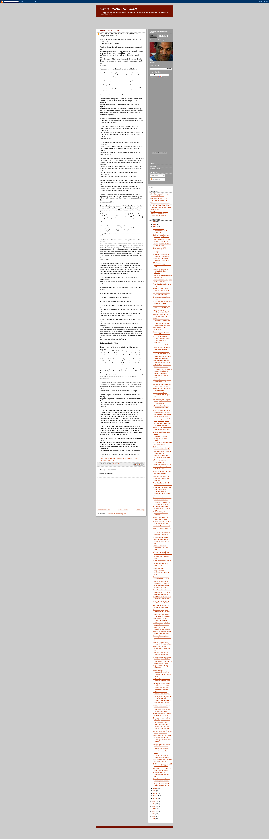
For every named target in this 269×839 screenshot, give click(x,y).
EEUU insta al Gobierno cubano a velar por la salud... (160, 438)
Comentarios (156, 179)
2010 (153, 816)
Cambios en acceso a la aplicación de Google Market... (160, 271)
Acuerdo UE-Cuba (158, 568)
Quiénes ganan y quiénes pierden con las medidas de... (161, 541)
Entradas (155, 175)
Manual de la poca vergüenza (162, 471)
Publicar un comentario (106, 473)
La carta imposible (158, 403)
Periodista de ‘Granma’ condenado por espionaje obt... (161, 648)
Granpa (153, 166)
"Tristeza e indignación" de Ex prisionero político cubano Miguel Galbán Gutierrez (161, 207)
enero (155, 798)
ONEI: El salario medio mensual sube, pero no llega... (160, 375)
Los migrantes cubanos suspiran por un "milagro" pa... (161, 394)
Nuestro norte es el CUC (160, 345)
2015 (153, 804)
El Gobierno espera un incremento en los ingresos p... (162, 493)
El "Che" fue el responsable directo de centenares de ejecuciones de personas (159, 213)
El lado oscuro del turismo (161, 748)
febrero (155, 796)
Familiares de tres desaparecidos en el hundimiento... (160, 230)
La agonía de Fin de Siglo (160, 537)
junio (155, 226)
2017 (153, 222)
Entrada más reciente (103, 510)
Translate (164, 77)
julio (154, 224)
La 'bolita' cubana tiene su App (162, 526)
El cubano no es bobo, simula (162, 560)
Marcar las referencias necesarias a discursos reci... (161, 547)
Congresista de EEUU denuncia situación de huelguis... (160, 250)
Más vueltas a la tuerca (160, 460)
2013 (153, 809)
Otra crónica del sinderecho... (162, 590)
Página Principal (123, 510)
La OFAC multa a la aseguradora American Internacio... (160, 512)
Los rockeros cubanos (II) (160, 563)
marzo (155, 793)
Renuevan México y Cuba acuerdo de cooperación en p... (162, 637)
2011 (153, 814)
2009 (153, 819)
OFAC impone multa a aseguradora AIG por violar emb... (162, 264)
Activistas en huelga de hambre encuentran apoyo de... (161, 774)
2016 (153, 801)
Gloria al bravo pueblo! (160, 473)
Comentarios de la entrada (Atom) (116, 514)
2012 (153, 811)
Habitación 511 (157, 566)
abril (154, 791)
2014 (153, 806)
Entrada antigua (140, 510)
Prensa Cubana (156, 169)
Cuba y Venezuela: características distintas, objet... (161, 572)
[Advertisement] (134, 22)
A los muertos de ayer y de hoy (160, 203)
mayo (155, 788)
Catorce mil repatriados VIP (161, 476)
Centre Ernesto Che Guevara (118, 8)
